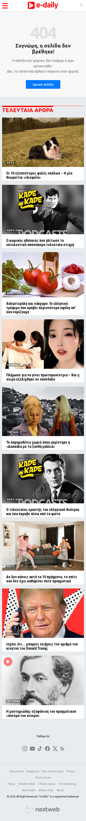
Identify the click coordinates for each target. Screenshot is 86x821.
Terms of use (43, 777)
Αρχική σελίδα (43, 84)
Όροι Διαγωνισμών (53, 771)
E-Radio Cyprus (47, 784)
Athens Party (46, 790)
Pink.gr (12, 784)
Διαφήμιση (33, 771)
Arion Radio (29, 790)
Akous (60, 790)
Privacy (70, 771)
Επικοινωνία (17, 771)
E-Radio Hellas (27, 784)
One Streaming (68, 784)
